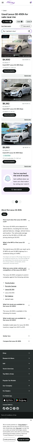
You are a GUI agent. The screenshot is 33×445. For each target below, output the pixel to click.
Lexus (5, 10)
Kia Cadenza (9, 296)
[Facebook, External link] (7, 408)
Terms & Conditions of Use (8, 415)
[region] (16, 431)
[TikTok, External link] (4, 408)
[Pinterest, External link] (17, 408)
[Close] (31, 420)
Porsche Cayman (10, 286)
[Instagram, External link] (14, 408)
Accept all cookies (23, 439)
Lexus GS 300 (9, 289)
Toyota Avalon (9, 283)
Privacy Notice (22, 424)
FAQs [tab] (4, 214)
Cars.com (18, 428)
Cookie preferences (9, 439)
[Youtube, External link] (11, 408)
